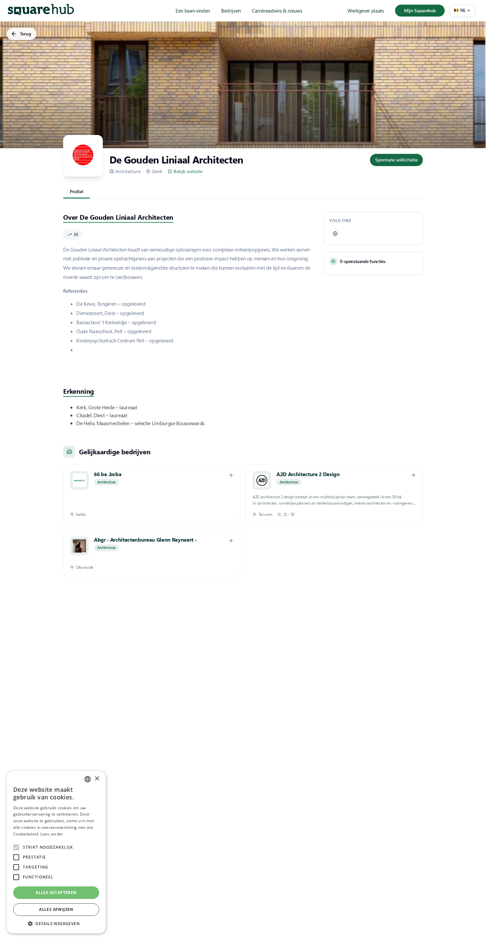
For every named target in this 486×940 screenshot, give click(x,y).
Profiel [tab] (76, 191)
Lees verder (51, 834)
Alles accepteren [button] (56, 892)
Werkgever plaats (365, 10)
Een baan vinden (193, 10)
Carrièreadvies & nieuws (277, 10)
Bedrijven (231, 10)
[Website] (335, 234)
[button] (462, 10)
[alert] (56, 852)
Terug (25, 33)
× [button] (96, 778)
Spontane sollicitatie (396, 160)
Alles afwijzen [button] (56, 909)
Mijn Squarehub (419, 10)
